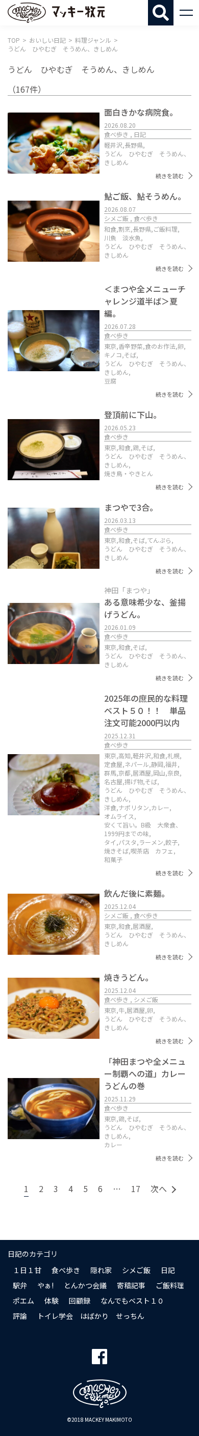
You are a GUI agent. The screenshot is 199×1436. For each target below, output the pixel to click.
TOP (14, 40)
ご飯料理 (170, 1285)
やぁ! (45, 1285)
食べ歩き (66, 1270)
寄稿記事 (131, 1285)
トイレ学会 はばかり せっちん (90, 1316)
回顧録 (79, 1300)
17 (135, 1188)
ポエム (23, 1300)
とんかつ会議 (85, 1285)
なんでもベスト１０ (132, 1300)
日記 (168, 1270)
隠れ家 (101, 1270)
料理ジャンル (93, 40)
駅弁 (20, 1285)
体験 (51, 1300)
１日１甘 (27, 1270)
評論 (20, 1316)
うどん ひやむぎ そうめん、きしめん (63, 48)
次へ (159, 1188)
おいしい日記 (47, 40)
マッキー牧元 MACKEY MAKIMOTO (56, 12)
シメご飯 (136, 1270)
